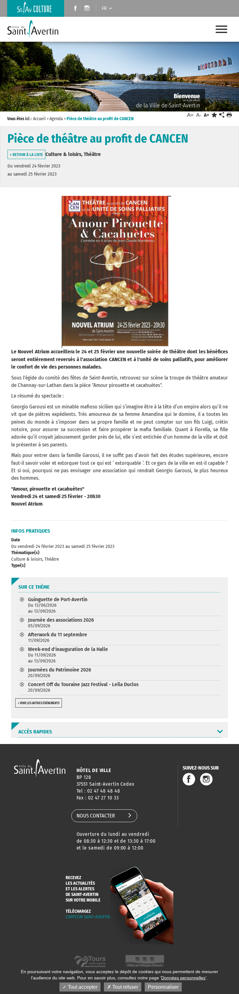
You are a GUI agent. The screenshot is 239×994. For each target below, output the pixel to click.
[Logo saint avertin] (40, 768)
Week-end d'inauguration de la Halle (68, 655)
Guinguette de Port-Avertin (57, 605)
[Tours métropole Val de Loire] (90, 962)
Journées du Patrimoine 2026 (59, 672)
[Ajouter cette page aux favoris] (214, 115)
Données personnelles (183, 977)
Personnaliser (163, 987)
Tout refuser (124, 987)
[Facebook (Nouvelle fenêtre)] (73, 9)
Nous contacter (96, 816)
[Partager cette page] (221, 115)
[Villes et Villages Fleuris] (144, 962)
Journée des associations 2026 (61, 623)
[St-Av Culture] (35, 8)
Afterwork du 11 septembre (57, 637)
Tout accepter (82, 987)
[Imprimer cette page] (229, 115)
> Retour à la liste (26, 155)
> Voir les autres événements (38, 703)
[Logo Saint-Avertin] (37, 29)
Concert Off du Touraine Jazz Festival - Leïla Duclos (83, 687)
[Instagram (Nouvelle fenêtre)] (88, 9)
